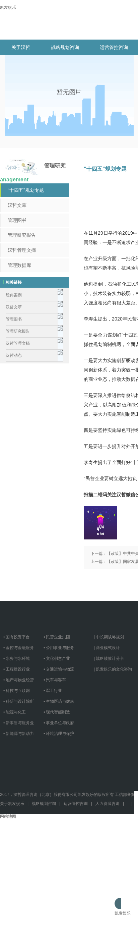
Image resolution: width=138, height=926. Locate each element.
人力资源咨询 (107, 803)
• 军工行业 (53, 690)
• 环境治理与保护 (59, 733)
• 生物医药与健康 (59, 701)
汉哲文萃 (17, 205)
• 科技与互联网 (16, 690)
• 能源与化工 (14, 712)
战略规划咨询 (65, 47)
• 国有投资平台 (16, 637)
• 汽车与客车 (55, 680)
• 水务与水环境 (16, 658)
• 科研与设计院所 (18, 701)
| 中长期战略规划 (109, 637)
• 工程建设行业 (16, 669)
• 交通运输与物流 (59, 669)
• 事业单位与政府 (59, 722)
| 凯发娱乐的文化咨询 (113, 669)
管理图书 (17, 220)
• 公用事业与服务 (59, 647)
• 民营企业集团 (57, 637)
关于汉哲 (20, 47)
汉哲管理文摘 (22, 250)
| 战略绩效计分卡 (109, 658)
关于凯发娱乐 (12, 803)
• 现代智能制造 (57, 712)
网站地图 (8, 816)
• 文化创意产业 (57, 658)
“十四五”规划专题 (26, 190)
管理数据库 (19, 265)
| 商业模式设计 (107, 647)
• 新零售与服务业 (18, 722)
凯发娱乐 (8, 7)
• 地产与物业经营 (18, 680)
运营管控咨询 (114, 47)
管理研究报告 (22, 235)
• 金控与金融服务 (18, 647)
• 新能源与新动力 (18, 733)
